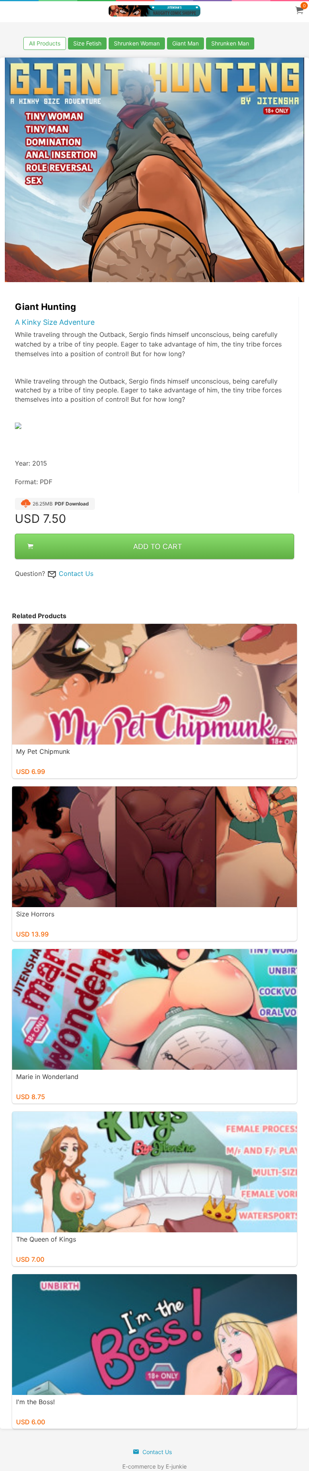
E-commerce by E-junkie (154, 1466)
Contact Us (76, 573)
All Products (44, 43)
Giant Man (185, 43)
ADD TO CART (157, 546)
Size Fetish (87, 43)
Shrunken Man (230, 43)
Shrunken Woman (137, 43)
